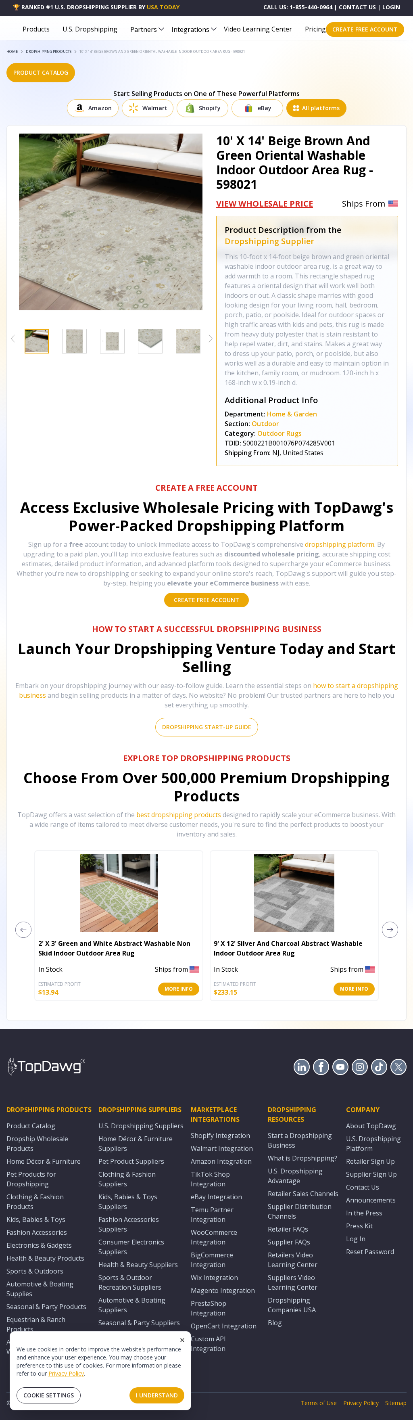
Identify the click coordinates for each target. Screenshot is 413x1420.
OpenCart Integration (224, 1326)
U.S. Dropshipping (90, 29)
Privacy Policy (66, 1373)
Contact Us (362, 1187)
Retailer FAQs (288, 1229)
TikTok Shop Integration (210, 1179)
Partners (143, 29)
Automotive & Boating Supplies (39, 1289)
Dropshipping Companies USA (292, 1305)
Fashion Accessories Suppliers (128, 1224)
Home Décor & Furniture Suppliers (135, 1143)
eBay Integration (216, 1196)
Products (36, 29)
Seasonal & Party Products (46, 1306)
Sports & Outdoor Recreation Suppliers (129, 1282)
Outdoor (265, 423)
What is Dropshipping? (302, 1158)
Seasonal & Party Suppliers (139, 1322)
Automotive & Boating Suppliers (131, 1305)
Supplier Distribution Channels (300, 1211)
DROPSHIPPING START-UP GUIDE (206, 727)
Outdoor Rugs (279, 433)
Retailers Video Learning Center (292, 1260)
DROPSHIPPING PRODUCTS (48, 51)
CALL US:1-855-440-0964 (297, 7)
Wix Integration (214, 1277)
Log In (355, 1238)
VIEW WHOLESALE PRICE (264, 203)
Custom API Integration (208, 1343)
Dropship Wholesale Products (37, 1143)
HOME (12, 51)
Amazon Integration (221, 1161)
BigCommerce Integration (212, 1260)
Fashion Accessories (36, 1232)
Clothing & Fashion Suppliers (127, 1179)
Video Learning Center (258, 29)
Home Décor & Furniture (43, 1161)
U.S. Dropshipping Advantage (295, 1176)
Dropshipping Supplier (269, 241)
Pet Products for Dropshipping (31, 1179)
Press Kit (359, 1225)
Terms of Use (319, 1403)
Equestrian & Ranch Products (35, 1324)
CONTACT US (357, 7)
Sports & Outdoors (34, 1271)
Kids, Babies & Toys (35, 1219)
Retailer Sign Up (370, 1161)
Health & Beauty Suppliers (138, 1264)
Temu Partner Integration (212, 1214)
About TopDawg (371, 1125)
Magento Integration (223, 1290)
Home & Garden (292, 414)
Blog (275, 1322)
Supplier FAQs (289, 1242)
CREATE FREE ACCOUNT (365, 29)
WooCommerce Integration (214, 1237)
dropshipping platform (339, 544)
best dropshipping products (178, 814)
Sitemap (396, 1403)
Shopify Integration (220, 1135)
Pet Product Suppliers (131, 1161)
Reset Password (370, 1251)
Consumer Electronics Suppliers (131, 1247)
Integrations (190, 29)
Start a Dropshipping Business (300, 1140)
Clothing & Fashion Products (35, 1201)
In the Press (364, 1213)
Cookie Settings (48, 1395)
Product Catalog (30, 1125)
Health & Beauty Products (45, 1258)
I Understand (157, 1395)
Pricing (315, 29)
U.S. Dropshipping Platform (373, 1143)
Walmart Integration (222, 1148)
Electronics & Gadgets (39, 1245)
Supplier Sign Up (371, 1174)
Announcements (371, 1200)
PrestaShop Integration (208, 1308)
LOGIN (391, 7)
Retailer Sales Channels (303, 1193)
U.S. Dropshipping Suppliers (141, 1125)
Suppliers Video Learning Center (292, 1282)
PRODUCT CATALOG (40, 72)
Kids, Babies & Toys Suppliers (127, 1201)
